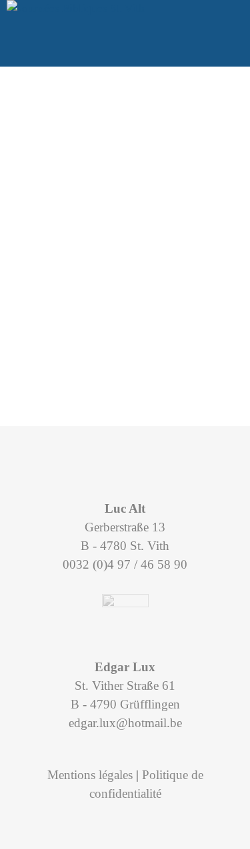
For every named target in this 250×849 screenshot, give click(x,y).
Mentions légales (90, 775)
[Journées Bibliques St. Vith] (76, 8)
